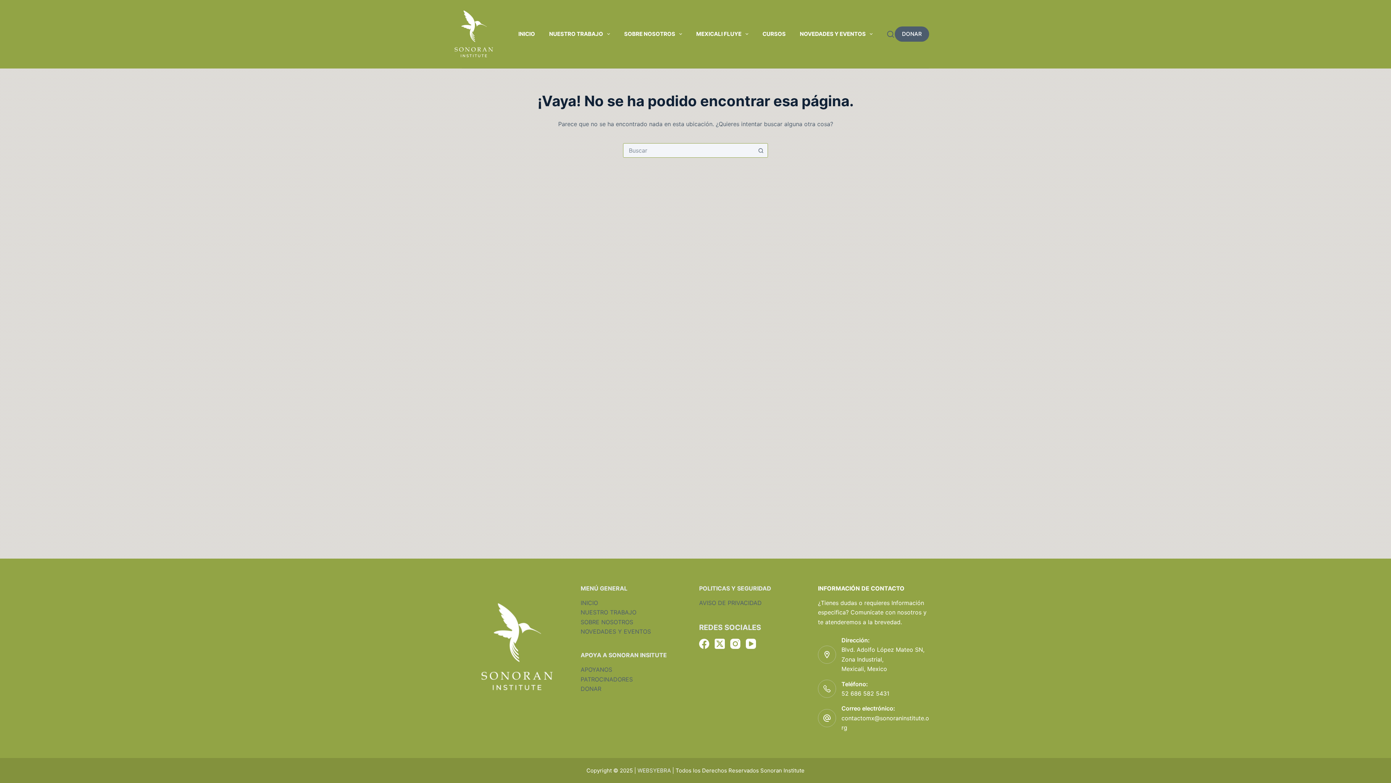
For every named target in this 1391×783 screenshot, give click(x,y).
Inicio (526, 33)
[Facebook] (704, 644)
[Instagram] (735, 644)
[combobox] (688, 150)
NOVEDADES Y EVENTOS (616, 631)
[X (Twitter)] (720, 644)
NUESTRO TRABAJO (608, 612)
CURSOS (774, 33)
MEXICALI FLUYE (719, 33)
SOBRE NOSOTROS (607, 622)
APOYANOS (596, 669)
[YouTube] (751, 644)
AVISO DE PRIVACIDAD (730, 602)
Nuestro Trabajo (576, 33)
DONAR (912, 33)
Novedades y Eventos (833, 33)
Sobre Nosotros (649, 33)
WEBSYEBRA (654, 770)
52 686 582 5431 (865, 693)
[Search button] (761, 150)
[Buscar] (890, 34)
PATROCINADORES (607, 679)
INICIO (589, 602)
